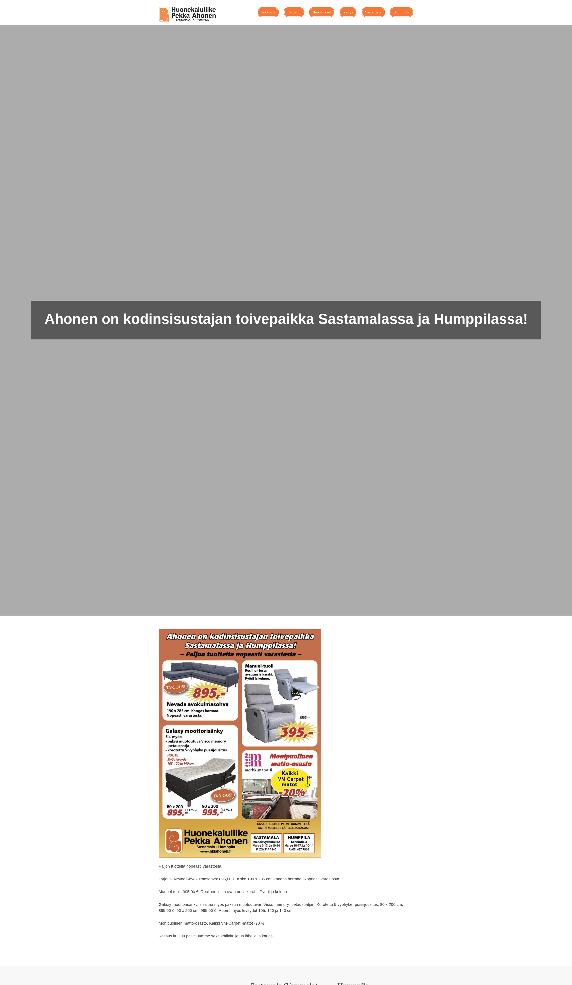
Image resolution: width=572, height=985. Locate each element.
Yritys (348, 12)
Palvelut (294, 12)
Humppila (401, 12)
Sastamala (373, 12)
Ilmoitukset (322, 12)
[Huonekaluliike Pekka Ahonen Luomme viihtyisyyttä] (188, 14)
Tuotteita (268, 12)
